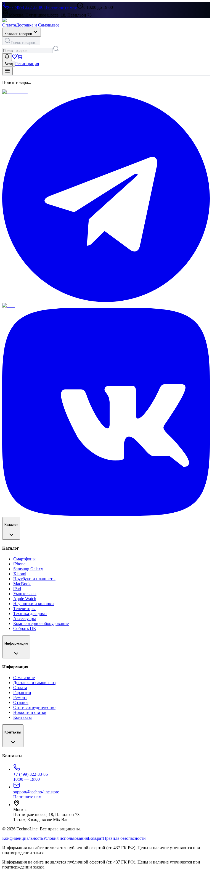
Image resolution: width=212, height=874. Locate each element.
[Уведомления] (7, 57)
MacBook (22, 583)
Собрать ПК (24, 628)
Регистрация (27, 63)
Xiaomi (19, 573)
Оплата (9, 25)
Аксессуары (24, 618)
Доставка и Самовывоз (37, 25)
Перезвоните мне (60, 7)
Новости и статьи (29, 712)
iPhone (19, 564)
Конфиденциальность (22, 838)
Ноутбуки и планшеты (34, 578)
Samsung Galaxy (28, 568)
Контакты (22, 717)
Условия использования (65, 838)
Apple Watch (24, 598)
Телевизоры (24, 608)
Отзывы (20, 702)
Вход (8, 64)
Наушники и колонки (33, 603)
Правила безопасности (124, 838)
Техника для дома (30, 613)
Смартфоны (24, 559)
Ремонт (20, 697)
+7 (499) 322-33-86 (26, 7)
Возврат (95, 838)
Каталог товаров (18, 34)
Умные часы (24, 593)
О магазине (24, 677)
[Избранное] (14, 57)
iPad (17, 588)
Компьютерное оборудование (41, 623)
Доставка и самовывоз (34, 682)
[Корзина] (19, 57)
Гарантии (22, 692)
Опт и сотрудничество (34, 707)
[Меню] (7, 71)
